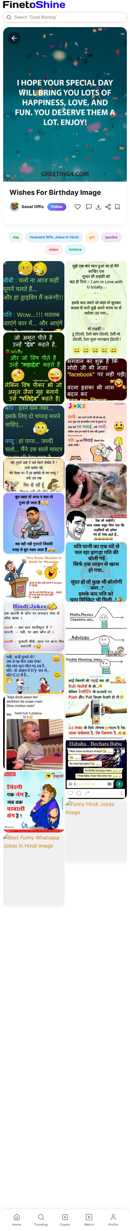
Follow (56, 207)
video (53, 249)
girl (92, 237)
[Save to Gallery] (57, 279)
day (16, 237)
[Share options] (57, 268)
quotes (111, 237)
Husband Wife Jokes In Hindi (54, 237)
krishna (75, 249)
